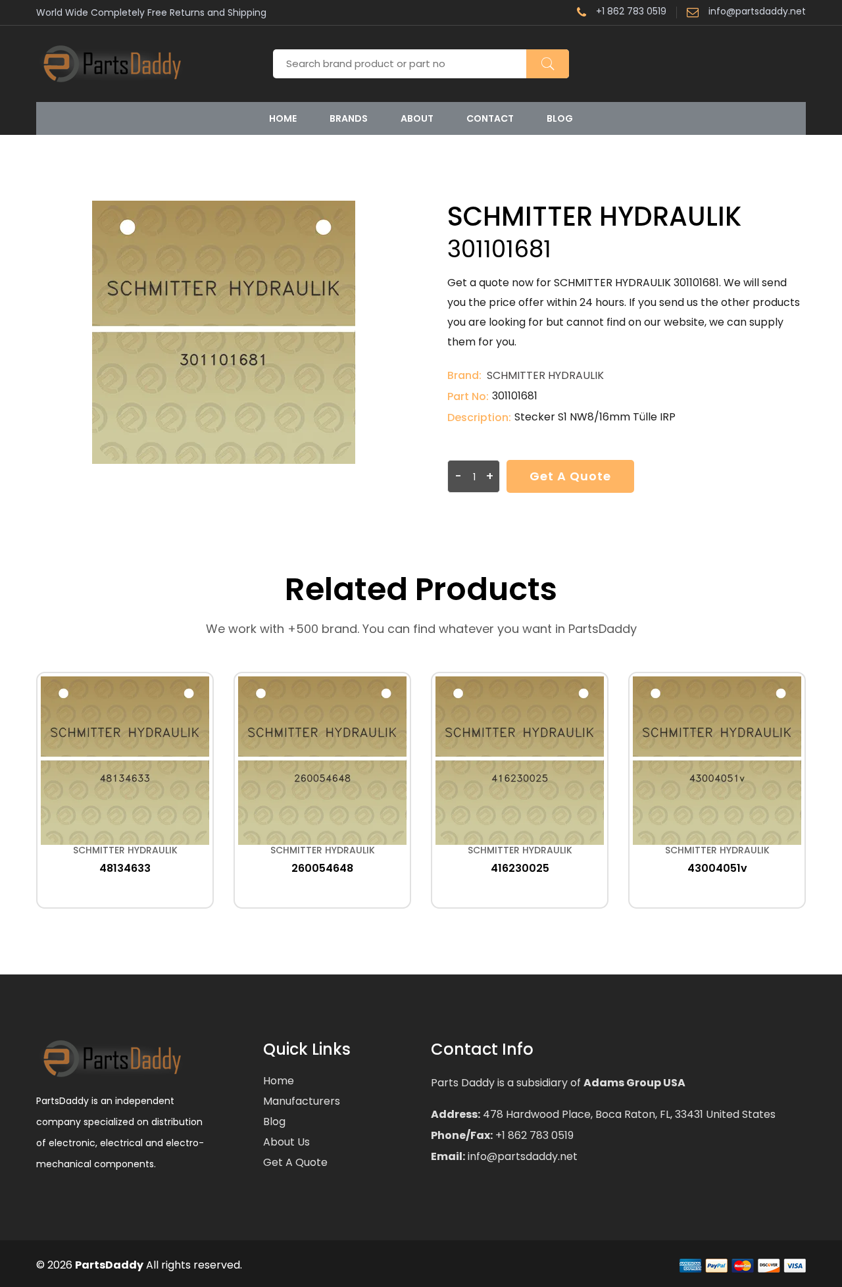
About (417, 118)
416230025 (520, 868)
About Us (286, 1141)
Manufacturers (301, 1101)
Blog (560, 118)
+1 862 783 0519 (631, 12)
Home (283, 118)
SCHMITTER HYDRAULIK (545, 375)
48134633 (125, 868)
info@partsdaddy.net (757, 12)
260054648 (322, 868)
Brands (349, 118)
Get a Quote (570, 476)
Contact (490, 118)
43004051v (717, 868)
